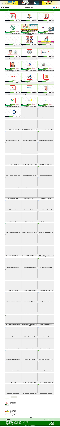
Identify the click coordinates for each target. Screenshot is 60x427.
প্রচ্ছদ (6, 10)
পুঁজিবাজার (9, 10)
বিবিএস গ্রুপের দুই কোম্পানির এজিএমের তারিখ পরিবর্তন (29, 187)
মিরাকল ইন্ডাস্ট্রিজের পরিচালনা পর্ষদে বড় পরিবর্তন (13, 370)
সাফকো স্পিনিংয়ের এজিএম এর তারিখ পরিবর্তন (46, 301)
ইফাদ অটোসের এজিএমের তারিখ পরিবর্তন (13, 82)
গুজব (37, 10)
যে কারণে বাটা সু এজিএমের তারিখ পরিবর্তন (29, 221)
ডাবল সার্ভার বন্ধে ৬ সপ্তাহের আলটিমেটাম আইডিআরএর (13, 403)
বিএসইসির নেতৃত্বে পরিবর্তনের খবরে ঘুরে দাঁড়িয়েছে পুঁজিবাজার (29, 164)
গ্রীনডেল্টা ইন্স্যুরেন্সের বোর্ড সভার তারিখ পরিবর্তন (29, 267)
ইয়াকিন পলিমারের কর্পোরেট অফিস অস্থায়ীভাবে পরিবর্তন (29, 393)
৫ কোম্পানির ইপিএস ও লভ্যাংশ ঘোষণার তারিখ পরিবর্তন (46, 232)
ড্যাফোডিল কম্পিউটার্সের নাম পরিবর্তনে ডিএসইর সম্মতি (29, 140)
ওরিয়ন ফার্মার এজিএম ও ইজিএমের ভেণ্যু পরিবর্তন (29, 82)
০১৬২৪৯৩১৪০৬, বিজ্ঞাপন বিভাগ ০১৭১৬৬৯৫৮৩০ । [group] (14, 423)
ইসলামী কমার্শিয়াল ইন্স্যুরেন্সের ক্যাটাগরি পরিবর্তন (29, 348)
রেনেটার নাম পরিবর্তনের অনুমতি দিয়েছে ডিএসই (13, 267)
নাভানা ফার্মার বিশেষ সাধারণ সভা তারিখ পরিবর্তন (13, 243)
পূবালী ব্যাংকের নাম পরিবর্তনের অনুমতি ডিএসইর (13, 336)
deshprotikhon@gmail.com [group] (11, 424)
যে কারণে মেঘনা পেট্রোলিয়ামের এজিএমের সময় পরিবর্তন (46, 140)
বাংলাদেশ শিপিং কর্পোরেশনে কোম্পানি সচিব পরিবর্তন (29, 70)
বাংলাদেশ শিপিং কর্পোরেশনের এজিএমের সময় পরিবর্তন (13, 175)
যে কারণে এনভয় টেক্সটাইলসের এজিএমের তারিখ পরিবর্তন (29, 255)
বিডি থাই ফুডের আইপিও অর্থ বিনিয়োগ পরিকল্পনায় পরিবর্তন (46, 221)
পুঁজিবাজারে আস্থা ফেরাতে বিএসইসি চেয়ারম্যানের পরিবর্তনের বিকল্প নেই (12, 59)
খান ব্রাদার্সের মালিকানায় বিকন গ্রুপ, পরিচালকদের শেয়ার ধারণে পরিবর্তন (29, 152)
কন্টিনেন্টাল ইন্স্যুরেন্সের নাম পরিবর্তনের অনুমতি (13, 164)
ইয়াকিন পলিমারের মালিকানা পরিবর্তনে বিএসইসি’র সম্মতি (46, 290)
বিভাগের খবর (41, 10)
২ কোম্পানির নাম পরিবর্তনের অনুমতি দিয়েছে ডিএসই (46, 382)
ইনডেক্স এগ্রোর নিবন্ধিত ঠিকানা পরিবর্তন (13, 198)
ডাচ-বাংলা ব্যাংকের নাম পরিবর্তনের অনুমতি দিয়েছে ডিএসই (13, 324)
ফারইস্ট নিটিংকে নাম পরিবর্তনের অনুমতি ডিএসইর (29, 117)
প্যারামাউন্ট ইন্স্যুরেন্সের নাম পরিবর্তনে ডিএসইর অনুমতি (12, 187)
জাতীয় (17, 10)
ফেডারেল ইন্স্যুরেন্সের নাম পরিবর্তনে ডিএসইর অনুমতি (12, 140)
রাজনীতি (26, 10)
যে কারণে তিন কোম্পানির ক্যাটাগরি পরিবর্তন (29, 301)
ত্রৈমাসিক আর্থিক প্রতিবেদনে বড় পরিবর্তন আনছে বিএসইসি (46, 22)
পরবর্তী (33, 417)
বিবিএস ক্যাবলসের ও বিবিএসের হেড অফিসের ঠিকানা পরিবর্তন (29, 232)
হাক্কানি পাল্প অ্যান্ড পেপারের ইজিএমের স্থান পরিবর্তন (46, 267)
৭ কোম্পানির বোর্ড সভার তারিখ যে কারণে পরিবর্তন (46, 117)
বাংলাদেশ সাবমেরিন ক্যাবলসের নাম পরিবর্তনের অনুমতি (13, 232)
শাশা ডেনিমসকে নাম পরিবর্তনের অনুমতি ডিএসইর (13, 129)
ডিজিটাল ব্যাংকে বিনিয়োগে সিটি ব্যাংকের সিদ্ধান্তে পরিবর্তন (29, 370)
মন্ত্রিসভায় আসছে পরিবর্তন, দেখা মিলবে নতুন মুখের (13, 290)
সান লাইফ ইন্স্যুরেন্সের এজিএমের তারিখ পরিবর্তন (29, 359)
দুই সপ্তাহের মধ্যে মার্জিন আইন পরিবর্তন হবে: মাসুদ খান (29, 22)
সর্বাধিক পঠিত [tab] (14, 396)
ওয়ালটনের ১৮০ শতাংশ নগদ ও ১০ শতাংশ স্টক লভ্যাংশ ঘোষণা (13, 399)
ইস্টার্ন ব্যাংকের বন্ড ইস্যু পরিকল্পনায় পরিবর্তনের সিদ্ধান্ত (12, 106)
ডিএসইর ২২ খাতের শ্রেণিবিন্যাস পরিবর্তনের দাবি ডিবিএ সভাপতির (46, 70)
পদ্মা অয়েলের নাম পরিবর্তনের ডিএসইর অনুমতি (13, 117)
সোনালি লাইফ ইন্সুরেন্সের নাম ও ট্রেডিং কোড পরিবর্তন (12, 45)
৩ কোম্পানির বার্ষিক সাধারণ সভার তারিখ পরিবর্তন (46, 313)
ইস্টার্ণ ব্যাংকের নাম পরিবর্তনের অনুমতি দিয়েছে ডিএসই (13, 359)
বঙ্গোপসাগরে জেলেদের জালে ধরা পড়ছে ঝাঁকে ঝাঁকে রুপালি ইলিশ (13, 411)
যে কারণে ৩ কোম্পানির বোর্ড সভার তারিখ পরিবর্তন (29, 336)
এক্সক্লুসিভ (34, 10)
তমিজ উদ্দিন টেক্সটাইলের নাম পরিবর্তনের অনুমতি (46, 393)
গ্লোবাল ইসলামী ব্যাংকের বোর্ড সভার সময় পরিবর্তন (29, 106)
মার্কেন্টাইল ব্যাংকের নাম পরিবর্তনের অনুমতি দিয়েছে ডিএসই (46, 359)
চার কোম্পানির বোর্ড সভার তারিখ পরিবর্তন (46, 198)
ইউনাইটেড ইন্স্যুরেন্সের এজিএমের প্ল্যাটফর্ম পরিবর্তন (29, 243)
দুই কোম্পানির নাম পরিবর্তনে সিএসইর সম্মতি (46, 58)
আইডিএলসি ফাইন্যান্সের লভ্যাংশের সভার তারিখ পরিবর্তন (46, 129)
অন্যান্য (45, 10)
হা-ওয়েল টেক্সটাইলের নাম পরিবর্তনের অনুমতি (46, 370)
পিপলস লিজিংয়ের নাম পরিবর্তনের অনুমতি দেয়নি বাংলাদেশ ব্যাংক (13, 301)
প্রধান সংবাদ (13, 10)
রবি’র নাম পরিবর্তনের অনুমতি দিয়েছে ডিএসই (46, 209)
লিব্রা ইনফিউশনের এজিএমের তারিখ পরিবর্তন (12, 313)
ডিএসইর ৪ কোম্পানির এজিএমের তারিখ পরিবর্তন (29, 313)
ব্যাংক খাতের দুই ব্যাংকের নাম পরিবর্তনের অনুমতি (29, 290)
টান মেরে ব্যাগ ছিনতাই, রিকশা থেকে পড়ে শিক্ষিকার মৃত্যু (13, 415)
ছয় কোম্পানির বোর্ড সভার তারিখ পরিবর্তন (46, 336)
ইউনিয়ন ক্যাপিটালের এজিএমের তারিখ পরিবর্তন (29, 198)
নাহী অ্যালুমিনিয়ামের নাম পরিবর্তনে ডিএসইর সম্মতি (46, 175)
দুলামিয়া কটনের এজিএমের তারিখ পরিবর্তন (13, 94)
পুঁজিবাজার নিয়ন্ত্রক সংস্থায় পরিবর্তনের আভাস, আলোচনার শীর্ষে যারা (29, 46)
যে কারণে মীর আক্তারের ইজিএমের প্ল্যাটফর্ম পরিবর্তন (12, 221)
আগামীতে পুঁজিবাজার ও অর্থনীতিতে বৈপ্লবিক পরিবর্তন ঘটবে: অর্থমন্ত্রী (12, 71)
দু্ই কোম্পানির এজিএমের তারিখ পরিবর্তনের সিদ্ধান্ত (46, 324)
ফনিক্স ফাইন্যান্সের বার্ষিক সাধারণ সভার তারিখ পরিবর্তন (29, 94)
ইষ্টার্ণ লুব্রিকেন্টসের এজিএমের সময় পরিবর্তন (46, 82)
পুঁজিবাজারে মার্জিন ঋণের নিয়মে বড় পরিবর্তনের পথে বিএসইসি (12, 22)
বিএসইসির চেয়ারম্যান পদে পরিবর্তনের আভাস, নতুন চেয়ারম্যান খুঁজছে (29, 59)
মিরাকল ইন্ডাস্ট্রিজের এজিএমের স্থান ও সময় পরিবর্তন (12, 255)
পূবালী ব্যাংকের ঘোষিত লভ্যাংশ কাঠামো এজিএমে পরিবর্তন (13, 33)
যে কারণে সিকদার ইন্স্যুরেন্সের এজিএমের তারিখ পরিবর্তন (29, 175)
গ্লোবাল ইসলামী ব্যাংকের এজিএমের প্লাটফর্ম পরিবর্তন (13, 393)
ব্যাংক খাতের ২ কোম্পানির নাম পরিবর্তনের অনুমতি (13, 348)
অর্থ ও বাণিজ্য (30, 10)
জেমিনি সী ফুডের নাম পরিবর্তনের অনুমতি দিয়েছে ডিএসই (46, 348)
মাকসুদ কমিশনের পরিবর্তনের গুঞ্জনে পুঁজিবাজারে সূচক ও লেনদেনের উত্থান (29, 34)
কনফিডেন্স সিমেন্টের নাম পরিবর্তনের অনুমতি (12, 382)
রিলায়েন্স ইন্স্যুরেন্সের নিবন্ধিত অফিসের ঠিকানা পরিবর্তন (46, 164)
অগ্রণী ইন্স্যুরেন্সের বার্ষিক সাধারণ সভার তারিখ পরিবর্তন (29, 382)
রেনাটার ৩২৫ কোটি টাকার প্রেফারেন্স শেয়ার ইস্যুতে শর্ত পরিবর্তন (46, 106)
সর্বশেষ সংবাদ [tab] (8, 396)
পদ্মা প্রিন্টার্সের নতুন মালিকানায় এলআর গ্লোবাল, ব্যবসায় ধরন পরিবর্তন (46, 256)
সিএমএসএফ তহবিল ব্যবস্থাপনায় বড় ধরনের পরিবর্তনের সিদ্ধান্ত (46, 33)
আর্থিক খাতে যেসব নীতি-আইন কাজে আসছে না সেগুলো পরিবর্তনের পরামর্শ (46, 95)
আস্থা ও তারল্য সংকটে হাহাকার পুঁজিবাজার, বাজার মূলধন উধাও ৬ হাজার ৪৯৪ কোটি (13, 407)
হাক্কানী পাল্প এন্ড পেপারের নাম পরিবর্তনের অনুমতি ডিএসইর (29, 129)
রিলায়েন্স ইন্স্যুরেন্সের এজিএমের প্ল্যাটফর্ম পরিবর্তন (46, 243)
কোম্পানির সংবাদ (21, 10)
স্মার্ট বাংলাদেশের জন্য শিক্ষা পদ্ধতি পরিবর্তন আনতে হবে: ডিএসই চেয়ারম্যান (29, 325)
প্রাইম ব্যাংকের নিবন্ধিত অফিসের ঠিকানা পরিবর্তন (46, 187)
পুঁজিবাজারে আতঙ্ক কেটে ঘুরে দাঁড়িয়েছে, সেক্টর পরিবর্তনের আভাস (46, 46)
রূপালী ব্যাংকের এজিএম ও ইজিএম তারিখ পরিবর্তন (29, 209)
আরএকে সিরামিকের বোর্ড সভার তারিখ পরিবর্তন (13, 209)
